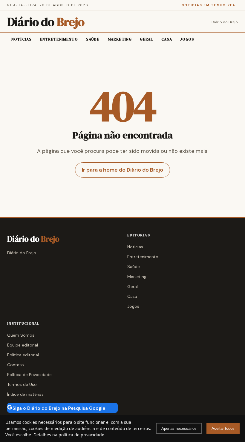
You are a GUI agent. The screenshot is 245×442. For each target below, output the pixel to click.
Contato (15, 364)
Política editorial (23, 355)
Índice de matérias (25, 394)
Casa (166, 39)
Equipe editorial (22, 345)
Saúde (92, 39)
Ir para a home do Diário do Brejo (122, 169)
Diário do (45, 22)
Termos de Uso (22, 384)
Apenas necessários (179, 428)
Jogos (187, 39)
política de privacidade (81, 435)
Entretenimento (59, 39)
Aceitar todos (223, 428)
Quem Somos (20, 335)
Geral (146, 39)
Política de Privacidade (29, 374)
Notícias (21, 39)
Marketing (120, 39)
